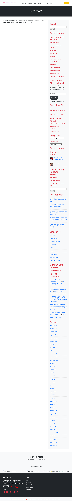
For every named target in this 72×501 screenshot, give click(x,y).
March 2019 (53, 439)
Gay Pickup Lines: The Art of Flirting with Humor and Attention (57, 206)
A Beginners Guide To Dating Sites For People (58, 307)
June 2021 (52, 395)
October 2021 (53, 388)
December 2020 (54, 407)
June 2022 (52, 376)
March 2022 (53, 385)
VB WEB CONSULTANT (56, 499)
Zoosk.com (53, 56)
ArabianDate (53, 244)
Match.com (53, 50)
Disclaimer (28, 489)
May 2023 (52, 347)
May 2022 (52, 379)
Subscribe (54, 98)
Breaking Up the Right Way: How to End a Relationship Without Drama (58, 199)
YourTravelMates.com (56, 59)
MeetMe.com (53, 53)
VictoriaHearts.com (55, 45)
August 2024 (53, 335)
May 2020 (52, 420)
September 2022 (54, 366)
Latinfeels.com (54, 248)
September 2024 (54, 331)
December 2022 (54, 357)
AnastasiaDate (53, 238)
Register (61, 3)
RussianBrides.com (55, 62)
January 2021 (53, 404)
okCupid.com (53, 48)
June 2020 (52, 417)
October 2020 (53, 410)
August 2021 (53, 392)
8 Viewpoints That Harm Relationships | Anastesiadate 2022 (58, 289)
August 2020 (53, 414)
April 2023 (52, 350)
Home (27, 477)
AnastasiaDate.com (55, 70)
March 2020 (53, 426)
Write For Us (29, 485)
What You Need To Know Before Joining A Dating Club (58, 316)
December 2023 (54, 338)
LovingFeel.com (54, 42)
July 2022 (52, 373)
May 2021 (52, 398)
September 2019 (54, 433)
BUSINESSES (38, 3)
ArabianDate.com (55, 67)
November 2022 (54, 360)
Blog (27, 480)
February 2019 (53, 442)
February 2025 (53, 325)
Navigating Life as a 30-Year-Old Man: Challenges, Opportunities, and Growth (58, 219)
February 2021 (53, 401)
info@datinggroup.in (16, 487)
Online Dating (53, 251)
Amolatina (52, 235)
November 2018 (54, 445)
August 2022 (53, 369)
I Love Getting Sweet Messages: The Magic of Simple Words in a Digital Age (58, 212)
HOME (24, 3)
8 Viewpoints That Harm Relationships (57, 283)
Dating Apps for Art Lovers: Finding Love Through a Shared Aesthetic (58, 225)
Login (66, 3)
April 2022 (52, 382)
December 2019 (54, 429)
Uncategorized (54, 257)
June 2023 (52, 344)
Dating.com (53, 64)
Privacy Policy (29, 487)
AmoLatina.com (54, 73)
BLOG (30, 3)
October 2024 (53, 328)
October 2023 (53, 341)
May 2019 (52, 436)
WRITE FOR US (48, 3)
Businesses (29, 482)
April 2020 (52, 423)
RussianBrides (53, 254)
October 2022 (53, 363)
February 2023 (53, 354)
